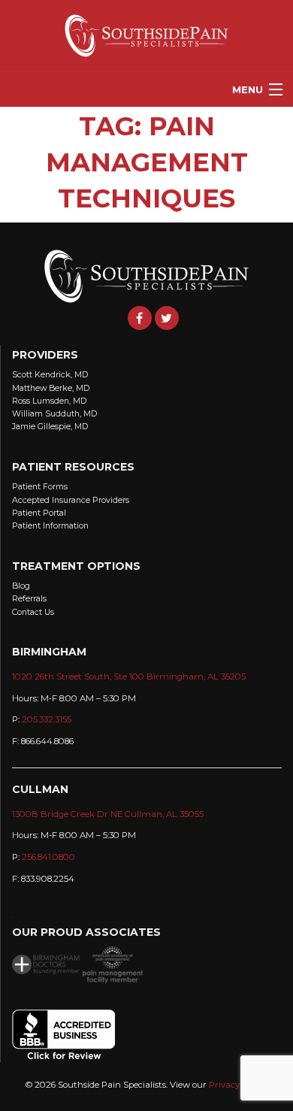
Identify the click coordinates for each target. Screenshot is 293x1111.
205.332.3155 (46, 719)
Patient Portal (39, 513)
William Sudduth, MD (54, 414)
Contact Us (33, 612)
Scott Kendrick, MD (50, 375)
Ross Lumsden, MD (49, 401)
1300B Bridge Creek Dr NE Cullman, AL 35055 (108, 814)
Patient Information (50, 526)
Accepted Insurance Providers (70, 500)
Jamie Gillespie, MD (50, 426)
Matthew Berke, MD (50, 388)
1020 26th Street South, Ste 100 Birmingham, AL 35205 (129, 676)
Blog (21, 586)
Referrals (29, 599)
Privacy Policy (237, 1084)
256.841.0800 (48, 857)
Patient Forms (40, 487)
